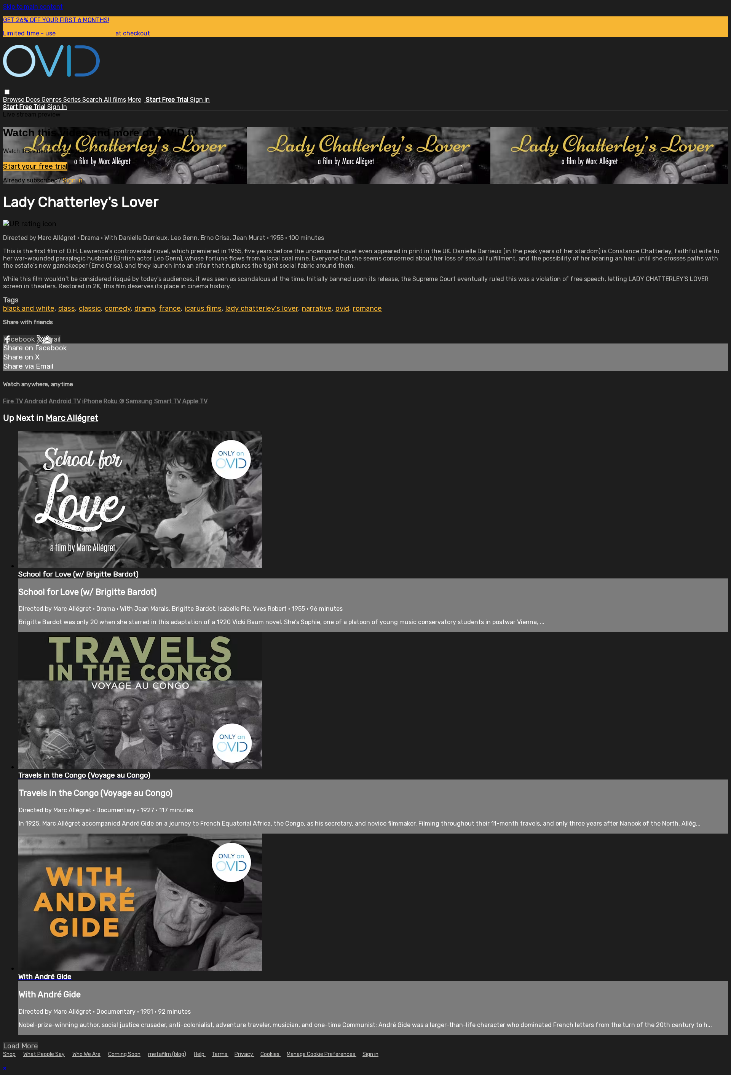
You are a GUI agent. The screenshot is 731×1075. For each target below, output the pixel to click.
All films (115, 99)
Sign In (57, 106)
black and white (28, 308)
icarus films (203, 308)
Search (93, 99)
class (66, 308)
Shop (9, 1054)
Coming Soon (124, 1054)
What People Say (44, 1054)
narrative (317, 308)
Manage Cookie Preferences (321, 1054)
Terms (220, 1054)
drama (144, 308)
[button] (7, 91)
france (170, 308)
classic (90, 308)
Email (52, 339)
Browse (14, 99)
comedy (118, 308)
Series (72, 99)
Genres (52, 99)
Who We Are (86, 1054)
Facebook (20, 339)
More (134, 99)
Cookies (270, 1054)
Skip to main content (33, 6)
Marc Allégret (72, 418)
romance (367, 308)
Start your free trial (35, 166)
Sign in (200, 99)
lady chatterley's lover (261, 308)
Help (200, 1054)
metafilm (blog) (167, 1054)
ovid (342, 308)
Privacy (244, 1054)
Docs (33, 99)
